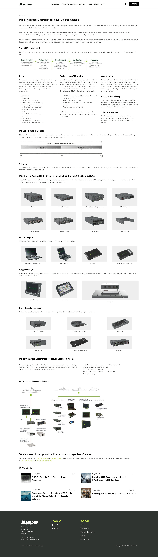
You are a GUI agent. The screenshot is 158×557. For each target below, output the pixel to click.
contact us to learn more (44, 460)
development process (28, 460)
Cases (90, 4)
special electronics (56, 458)
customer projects (42, 458)
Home (20, 16)
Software (65, 4)
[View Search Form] (125, 4)
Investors (133, 4)
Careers (96, 4)
